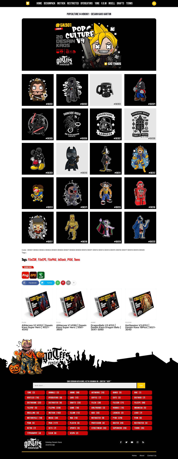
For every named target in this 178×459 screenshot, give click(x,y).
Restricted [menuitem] (73, 3)
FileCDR (33, 10)
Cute (116, 397)
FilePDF (32, 407)
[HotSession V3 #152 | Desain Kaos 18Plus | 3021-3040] (140, 304)
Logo (138, 412)
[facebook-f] (121, 442)
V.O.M (52, 433)
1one (31, 392)
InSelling (33, 412)
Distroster (55, 402)
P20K (138, 418)
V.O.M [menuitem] (104, 3)
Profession (97, 423)
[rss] (143, 442)
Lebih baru (27, 335)
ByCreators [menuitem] (87, 3)
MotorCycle (34, 418)
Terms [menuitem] (129, 3)
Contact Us (151, 455)
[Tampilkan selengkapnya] (73, 282)
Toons (77, 260)
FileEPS (42, 260)
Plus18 (74, 423)
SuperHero (119, 428)
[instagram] (137, 442)
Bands (117, 392)
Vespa (74, 433)
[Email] (68, 282)
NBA (73, 418)
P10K (70, 260)
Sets (52, 428)
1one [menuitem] (97, 3)
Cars (74, 397)
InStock (62, 260)
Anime (74, 392)
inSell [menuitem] (111, 3)
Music (53, 418)
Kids (95, 412)
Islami (75, 412)
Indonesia (140, 407)
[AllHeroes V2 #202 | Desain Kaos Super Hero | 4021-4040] (37, 304)
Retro (31, 428)
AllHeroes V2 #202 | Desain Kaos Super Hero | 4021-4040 (37, 327)
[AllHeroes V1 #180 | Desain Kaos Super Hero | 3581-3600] (71, 304)
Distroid (139, 397)
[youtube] (132, 442)
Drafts (75, 402)
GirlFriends (98, 407)
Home (134, 455)
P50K (31, 423)
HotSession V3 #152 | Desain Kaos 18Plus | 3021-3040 (140, 327)
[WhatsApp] (57, 282)
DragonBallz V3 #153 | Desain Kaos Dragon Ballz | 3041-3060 (106, 327)
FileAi (96, 402)
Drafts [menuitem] (120, 3)
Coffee (96, 397)
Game (74, 407)
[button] (154, 3)
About (142, 455)
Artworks (97, 392)
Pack (53, 423)
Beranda (25, 10)
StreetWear (98, 428)
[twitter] (126, 442)
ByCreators (55, 397)
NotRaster (97, 418)
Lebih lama (151, 335)
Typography (34, 433)
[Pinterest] (63, 282)
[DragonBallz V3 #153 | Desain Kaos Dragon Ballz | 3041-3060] (106, 304)
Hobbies (118, 407)
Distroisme (34, 402)
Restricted (140, 423)
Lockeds (118, 412)
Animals (54, 392)
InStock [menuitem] (61, 3)
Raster (118, 423)
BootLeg (33, 397)
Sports (75, 428)
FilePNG (52, 260)
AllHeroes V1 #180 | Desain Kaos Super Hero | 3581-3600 (71, 327)
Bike (137, 392)
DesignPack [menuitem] (49, 3)
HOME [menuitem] (39, 3)
